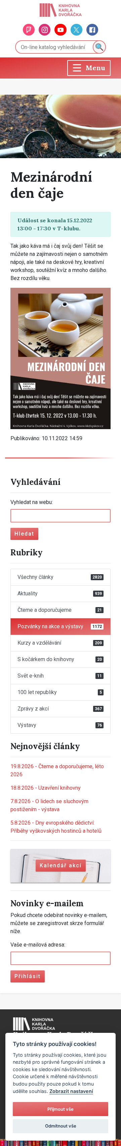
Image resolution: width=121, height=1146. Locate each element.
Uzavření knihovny (45, 788)
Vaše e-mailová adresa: (37, 945)
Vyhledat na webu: (31, 502)
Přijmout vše (60, 1109)
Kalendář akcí (61, 865)
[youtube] (60, 30)
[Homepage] (61, 10)
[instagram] (44, 30)
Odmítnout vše (60, 1126)
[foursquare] (29, 30)
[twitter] (76, 30)
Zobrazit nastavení (71, 1091)
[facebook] (92, 30)
